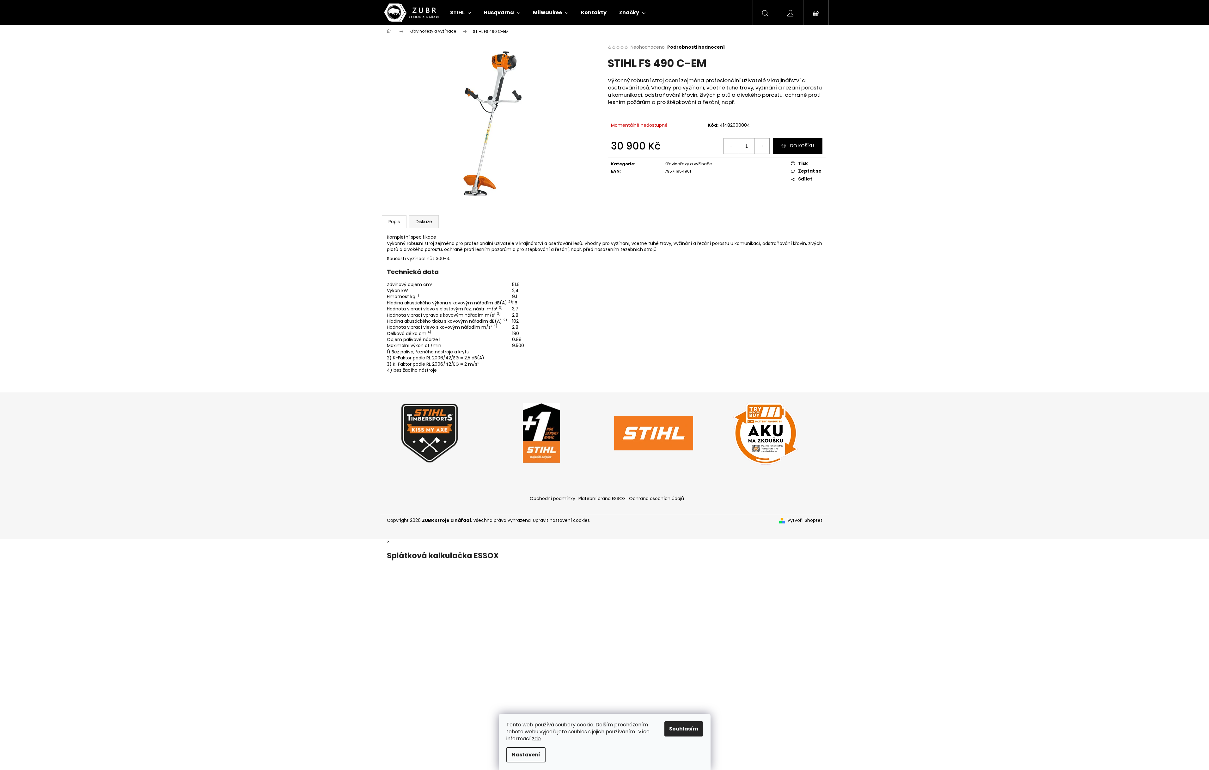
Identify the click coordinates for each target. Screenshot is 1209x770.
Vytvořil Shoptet (804, 520)
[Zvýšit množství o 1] (761, 146)
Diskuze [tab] (424, 221)
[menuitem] (460, 12)
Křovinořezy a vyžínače (688, 164)
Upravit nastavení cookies (561, 520)
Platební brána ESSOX (602, 498)
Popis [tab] (394, 221)
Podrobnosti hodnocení (696, 47)
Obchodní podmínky (552, 498)
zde (536, 738)
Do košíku (802, 146)
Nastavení (526, 754)
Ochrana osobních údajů (656, 498)
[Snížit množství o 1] (731, 146)
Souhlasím (683, 728)
